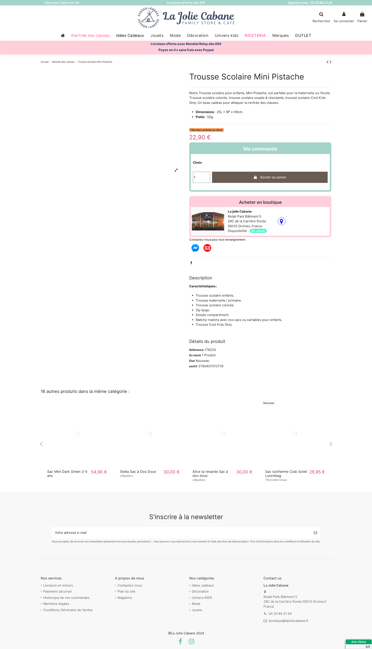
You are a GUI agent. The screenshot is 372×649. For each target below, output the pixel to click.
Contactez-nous (130, 585)
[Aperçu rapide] (77, 464)
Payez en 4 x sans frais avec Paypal (186, 50)
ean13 (193, 366)
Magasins (125, 598)
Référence (196, 350)
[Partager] (191, 263)
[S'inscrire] (315, 532)
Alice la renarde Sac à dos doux (210, 473)
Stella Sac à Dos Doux (138, 471)
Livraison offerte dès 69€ (186, 3)
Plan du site (126, 591)
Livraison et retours (58, 585)
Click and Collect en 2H (62, 3)
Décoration (200, 591)
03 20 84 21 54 (280, 614)
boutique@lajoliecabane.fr (288, 621)
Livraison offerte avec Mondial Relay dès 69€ (186, 44)
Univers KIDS (202, 598)
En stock (195, 355)
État (192, 361)
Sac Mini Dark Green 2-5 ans (67, 473)
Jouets (197, 610)
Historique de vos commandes (66, 598)
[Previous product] (328, 62)
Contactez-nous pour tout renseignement (217, 239)
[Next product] (330, 62)
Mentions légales (56, 604)
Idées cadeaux (203, 585)
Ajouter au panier (273, 177)
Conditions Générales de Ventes (68, 610)
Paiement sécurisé (57, 591)
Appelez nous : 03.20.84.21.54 (310, 3)
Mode (196, 604)
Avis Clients (358, 641)
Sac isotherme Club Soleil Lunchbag (286, 473)
